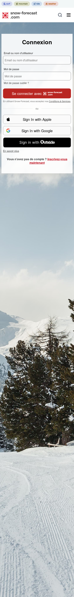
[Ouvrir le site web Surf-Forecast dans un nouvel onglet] (6, 3)
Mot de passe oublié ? (16, 83)
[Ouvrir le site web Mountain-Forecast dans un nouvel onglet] (22, 3)
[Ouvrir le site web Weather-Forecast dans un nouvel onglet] (50, 3)
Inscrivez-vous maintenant (48, 161)
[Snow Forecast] (18, 15)
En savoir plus (11, 151)
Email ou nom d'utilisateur (18, 53)
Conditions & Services (59, 101)
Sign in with (29, 142)
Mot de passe (11, 69)
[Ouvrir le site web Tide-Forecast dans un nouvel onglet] (36, 3)
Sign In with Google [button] (37, 130)
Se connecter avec (27, 93)
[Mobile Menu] (68, 15)
